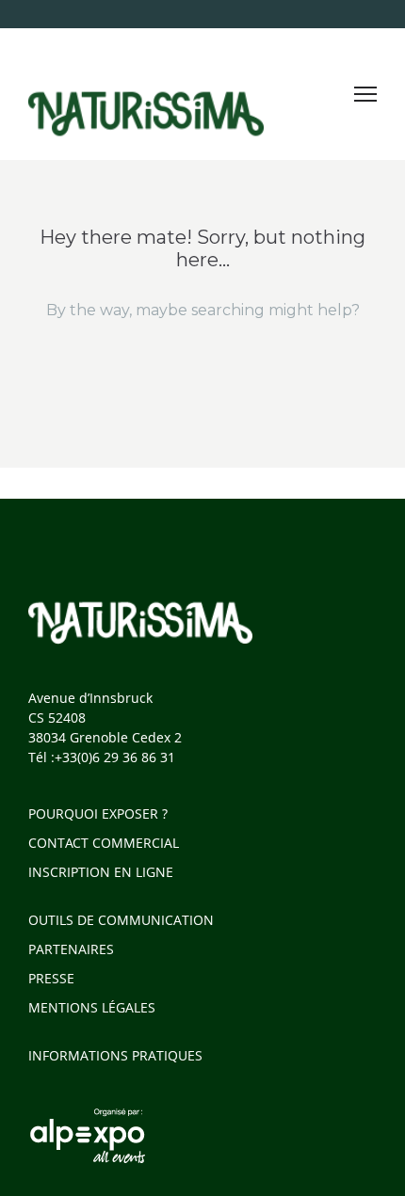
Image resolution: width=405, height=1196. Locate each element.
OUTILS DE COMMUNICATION (121, 920)
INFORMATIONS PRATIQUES (115, 1055)
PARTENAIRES (71, 949)
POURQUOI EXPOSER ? (98, 813)
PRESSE (51, 978)
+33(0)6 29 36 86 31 (115, 757)
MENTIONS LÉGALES (91, 1007)
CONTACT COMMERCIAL (103, 843)
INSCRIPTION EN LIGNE (100, 872)
